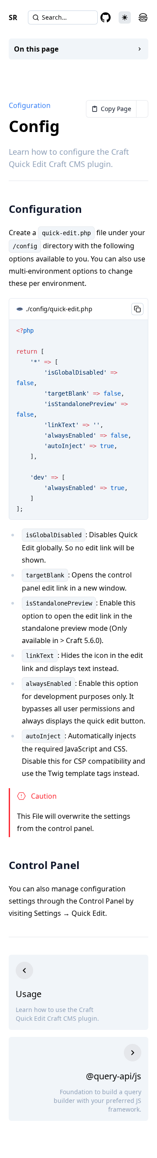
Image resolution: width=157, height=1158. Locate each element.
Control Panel (44, 865)
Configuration (45, 209)
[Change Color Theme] (125, 17)
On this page (36, 49)
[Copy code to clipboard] (137, 309)
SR (13, 17)
